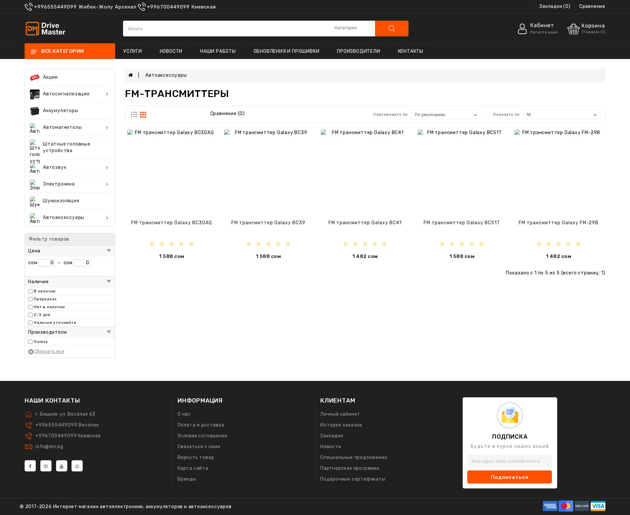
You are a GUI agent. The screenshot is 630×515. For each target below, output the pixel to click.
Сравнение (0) (227, 113)
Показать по (506, 114)
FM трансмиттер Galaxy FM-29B (558, 223)
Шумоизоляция (61, 201)
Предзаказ (45, 299)
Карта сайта (193, 468)
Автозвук (54, 167)
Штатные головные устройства (67, 147)
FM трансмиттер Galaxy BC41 (365, 223)
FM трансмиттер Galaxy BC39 (268, 223)
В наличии (45, 291)
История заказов (341, 425)
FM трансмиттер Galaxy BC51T (462, 223)
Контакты (410, 51)
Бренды (187, 479)
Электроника (59, 184)
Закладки (331, 436)
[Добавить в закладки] (161, 172)
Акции (50, 77)
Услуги (132, 51)
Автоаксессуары (63, 217)
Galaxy (41, 341)
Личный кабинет (340, 414)
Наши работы (218, 51)
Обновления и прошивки (287, 51)
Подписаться (510, 477)
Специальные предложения (353, 457)
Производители (358, 51)
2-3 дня (42, 314)
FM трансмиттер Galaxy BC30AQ (171, 223)
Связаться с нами (199, 446)
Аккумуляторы (60, 110)
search (392, 28)
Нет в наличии (49, 307)
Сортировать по (390, 114)
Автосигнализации (66, 94)
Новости (171, 51)
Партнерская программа (349, 468)
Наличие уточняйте (55, 322)
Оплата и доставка (201, 425)
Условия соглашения (202, 436)
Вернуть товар (196, 457)
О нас (184, 414)
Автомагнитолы (62, 127)
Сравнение (592, 6)
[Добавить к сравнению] (178, 172)
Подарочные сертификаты (353, 479)
